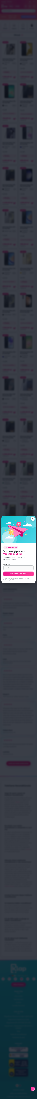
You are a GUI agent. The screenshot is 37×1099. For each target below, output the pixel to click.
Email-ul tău (7, 564)
